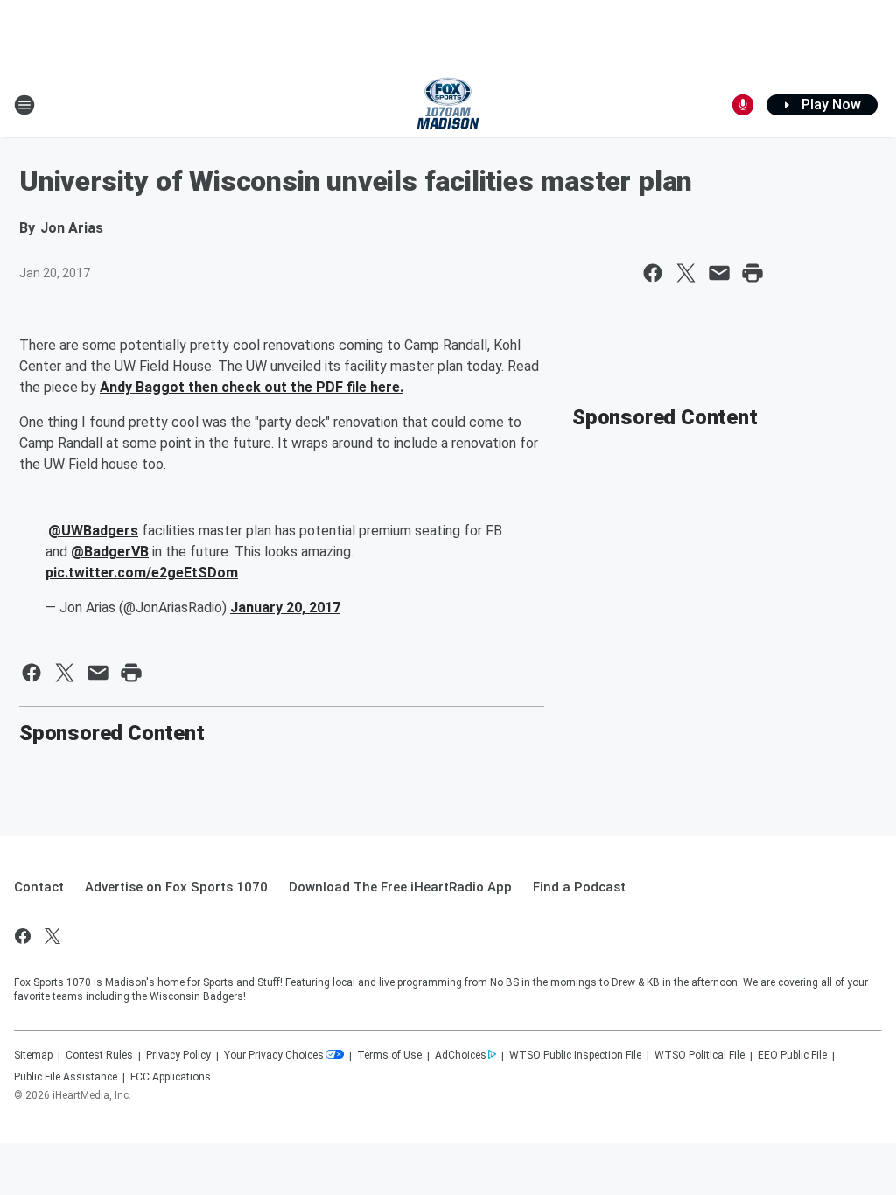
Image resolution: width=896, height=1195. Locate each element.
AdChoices (460, 1055)
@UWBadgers (93, 530)
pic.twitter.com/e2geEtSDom (142, 572)
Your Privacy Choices (274, 1055)
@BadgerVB (110, 551)
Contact (39, 887)
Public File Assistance (65, 1077)
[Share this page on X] (686, 273)
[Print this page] (752, 273)
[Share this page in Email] (719, 273)
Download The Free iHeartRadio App (400, 887)
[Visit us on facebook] (22, 936)
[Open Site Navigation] (24, 104)
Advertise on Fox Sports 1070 (176, 887)
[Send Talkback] (742, 104)
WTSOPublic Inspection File (575, 1055)
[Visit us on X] (52, 936)
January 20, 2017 (285, 607)
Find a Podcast (579, 887)
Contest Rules (99, 1055)
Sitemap (33, 1055)
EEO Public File (792, 1055)
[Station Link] (448, 105)
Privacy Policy (178, 1055)
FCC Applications (170, 1077)
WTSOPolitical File (699, 1055)
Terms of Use (389, 1055)
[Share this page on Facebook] (652, 273)
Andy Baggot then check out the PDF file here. (251, 387)
